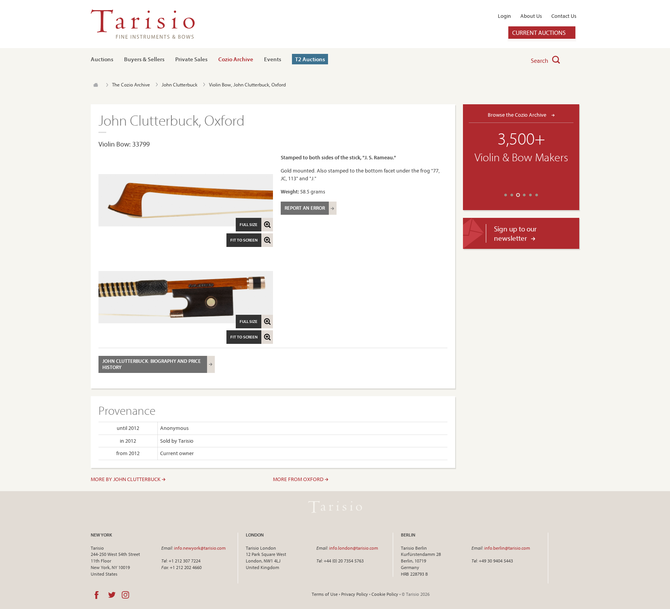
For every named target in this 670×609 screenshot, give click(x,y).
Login (504, 15)
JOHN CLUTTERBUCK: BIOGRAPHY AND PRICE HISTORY (151, 364)
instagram (125, 595)
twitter (112, 595)
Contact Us (564, 15)
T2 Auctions (310, 59)
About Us (531, 15)
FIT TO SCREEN (243, 240)
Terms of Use (325, 594)
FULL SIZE (248, 224)
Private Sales (191, 59)
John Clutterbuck (179, 84)
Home (95, 85)
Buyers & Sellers (144, 59)
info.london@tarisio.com (353, 548)
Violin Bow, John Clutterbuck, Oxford (247, 84)
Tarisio (335, 507)
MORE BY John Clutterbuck (126, 479)
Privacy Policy (354, 594)
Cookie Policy (384, 594)
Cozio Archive (235, 59)
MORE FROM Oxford (299, 479)
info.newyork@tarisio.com (200, 548)
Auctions (102, 59)
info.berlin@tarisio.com (507, 548)
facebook (96, 595)
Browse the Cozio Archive (517, 114)
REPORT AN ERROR (305, 208)
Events (272, 59)
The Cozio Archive (131, 84)
